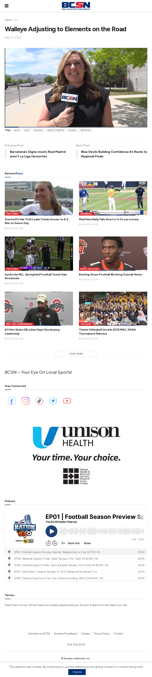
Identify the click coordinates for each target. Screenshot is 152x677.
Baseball (86, 214)
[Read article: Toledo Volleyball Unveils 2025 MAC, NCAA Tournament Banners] (113, 309)
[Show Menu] (7, 6)
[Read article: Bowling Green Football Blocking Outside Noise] (113, 253)
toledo (72, 130)
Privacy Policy (102, 633)
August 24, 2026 (15, 228)
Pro (16, 20)
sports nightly (55, 130)
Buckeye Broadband (65, 633)
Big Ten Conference (19, 324)
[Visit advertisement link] (76, 453)
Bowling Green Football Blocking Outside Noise (110, 274)
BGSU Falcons (90, 269)
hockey (38, 130)
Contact (118, 633)
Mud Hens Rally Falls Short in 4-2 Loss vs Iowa (108, 219)
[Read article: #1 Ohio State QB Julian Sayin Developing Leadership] (39, 309)
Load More (76, 354)
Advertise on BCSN (39, 633)
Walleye (85, 130)
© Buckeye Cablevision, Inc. (75, 658)
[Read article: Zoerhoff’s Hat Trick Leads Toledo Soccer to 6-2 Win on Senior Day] (39, 198)
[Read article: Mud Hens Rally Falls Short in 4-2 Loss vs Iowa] (113, 198)
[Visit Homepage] (76, 6)
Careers (85, 633)
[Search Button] (145, 6)
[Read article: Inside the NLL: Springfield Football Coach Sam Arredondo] (39, 253)
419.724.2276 (76, 644)
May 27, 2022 (13, 37)
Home (8, 20)
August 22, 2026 (89, 338)
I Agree (77, 671)
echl (27, 130)
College (86, 324)
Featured (12, 214)
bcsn (17, 130)
